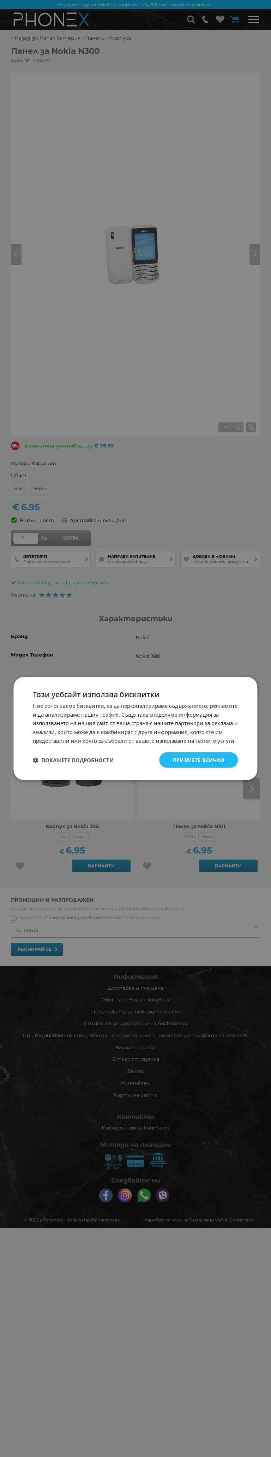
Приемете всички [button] (199, 759)
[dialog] (135, 728)
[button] (73, 760)
